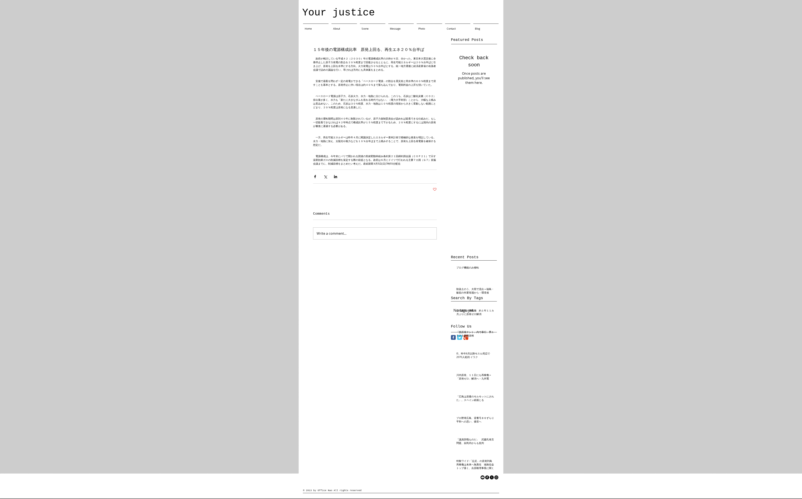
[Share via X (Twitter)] (325, 177)
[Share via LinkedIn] (336, 177)
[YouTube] (483, 477)
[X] (492, 477)
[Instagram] (496, 477)
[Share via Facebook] (315, 177)
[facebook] (487, 477)
